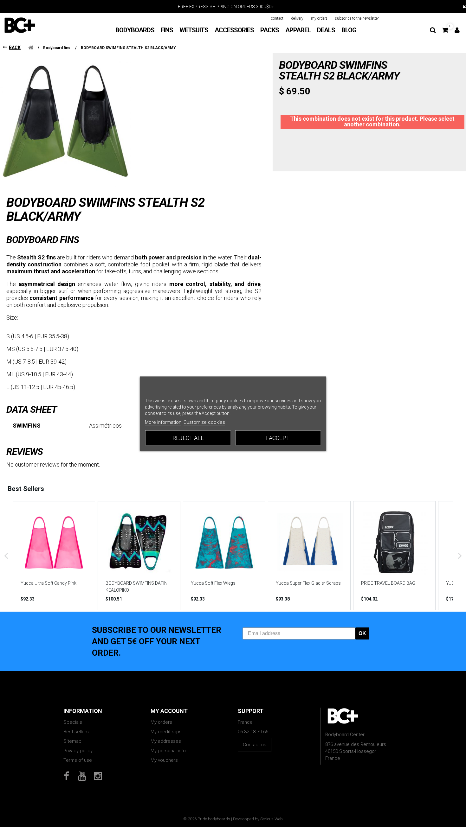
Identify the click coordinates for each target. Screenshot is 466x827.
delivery (297, 18)
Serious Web (271, 819)
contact (277, 18)
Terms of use (77, 760)
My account (169, 711)
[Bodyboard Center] (20, 25)
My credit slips (166, 732)
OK (362, 633)
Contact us (254, 744)
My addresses (166, 741)
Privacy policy (78, 751)
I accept (278, 437)
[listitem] (54, 555)
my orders (319, 18)
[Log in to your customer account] (457, 30)
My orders (161, 722)
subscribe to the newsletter (357, 18)
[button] (6, 555)
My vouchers (164, 760)
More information (163, 422)
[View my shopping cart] (445, 30)
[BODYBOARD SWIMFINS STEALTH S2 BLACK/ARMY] (65, 121)
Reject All (188, 437)
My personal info (168, 751)
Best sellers (76, 732)
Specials (72, 722)
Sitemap (72, 741)
